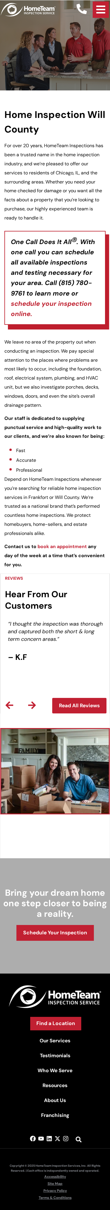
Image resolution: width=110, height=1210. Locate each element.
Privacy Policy (55, 1190)
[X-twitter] (57, 1139)
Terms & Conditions (55, 1197)
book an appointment (62, 546)
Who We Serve (55, 1070)
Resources (55, 1085)
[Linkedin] (49, 1139)
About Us (55, 1100)
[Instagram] (66, 1139)
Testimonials (55, 1055)
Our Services (55, 1040)
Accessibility (55, 1176)
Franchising (55, 1115)
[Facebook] (33, 1139)
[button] (9, 705)
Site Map (55, 1183)
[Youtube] (41, 1139)
